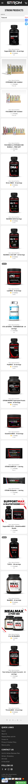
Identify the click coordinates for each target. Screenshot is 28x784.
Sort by (3, 14)
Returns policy (6, 745)
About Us (4, 734)
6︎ (17, 720)
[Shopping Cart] (25, 3)
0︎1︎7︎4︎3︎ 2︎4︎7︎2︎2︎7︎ (6, 762)
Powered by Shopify (6, 776)
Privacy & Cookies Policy (9, 742)
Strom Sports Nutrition (11, 774)
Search (4, 731)
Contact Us (5, 739)
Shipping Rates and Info (8, 736)
